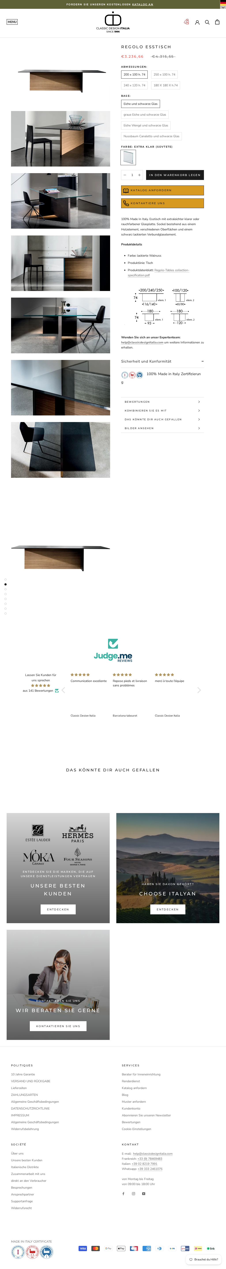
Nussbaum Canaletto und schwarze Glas (151, 136)
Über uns (17, 1153)
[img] (41, 685)
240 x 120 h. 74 (134, 85)
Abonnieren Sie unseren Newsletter (146, 1115)
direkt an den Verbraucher (28, 1181)
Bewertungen (137, 401)
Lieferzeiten (19, 1088)
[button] (64, 690)
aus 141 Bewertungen (38, 691)
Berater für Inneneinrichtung (141, 1074)
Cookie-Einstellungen (136, 1129)
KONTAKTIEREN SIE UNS (58, 1026)
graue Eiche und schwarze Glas (145, 115)
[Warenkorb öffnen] (217, 21)
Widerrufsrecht (21, 1208)
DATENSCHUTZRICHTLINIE (30, 1108)
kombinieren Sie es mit (146, 410)
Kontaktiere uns (148, 203)
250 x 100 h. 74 (164, 74)
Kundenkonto (131, 1108)
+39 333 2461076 (150, 1169)
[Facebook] (123, 1193)
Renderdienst (131, 1081)
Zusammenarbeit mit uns (28, 1174)
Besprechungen (21, 1188)
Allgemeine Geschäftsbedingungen (35, 1102)
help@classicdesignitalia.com (142, 342)
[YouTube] (143, 1193)
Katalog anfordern (134, 1088)
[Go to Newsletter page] (186, 22)
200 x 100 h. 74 (134, 74)
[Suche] (207, 22)
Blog (125, 1095)
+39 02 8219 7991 (144, 1164)
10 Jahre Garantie (23, 1074)
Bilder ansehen (139, 428)
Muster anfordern (134, 1102)
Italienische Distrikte (25, 1167)
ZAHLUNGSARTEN (24, 1095)
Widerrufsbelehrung (25, 1129)
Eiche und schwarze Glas (141, 104)
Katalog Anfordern (151, 190)
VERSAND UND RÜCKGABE (30, 1081)
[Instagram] (133, 1193)
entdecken (58, 909)
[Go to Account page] (197, 22)
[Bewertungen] (113, 650)
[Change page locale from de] (223, 4)
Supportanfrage (22, 1201)
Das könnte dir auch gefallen (153, 419)
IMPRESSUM (20, 1115)
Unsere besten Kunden (26, 1160)
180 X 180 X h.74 (166, 85)
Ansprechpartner (22, 1194)
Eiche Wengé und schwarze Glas (146, 125)
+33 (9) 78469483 (149, 1159)
